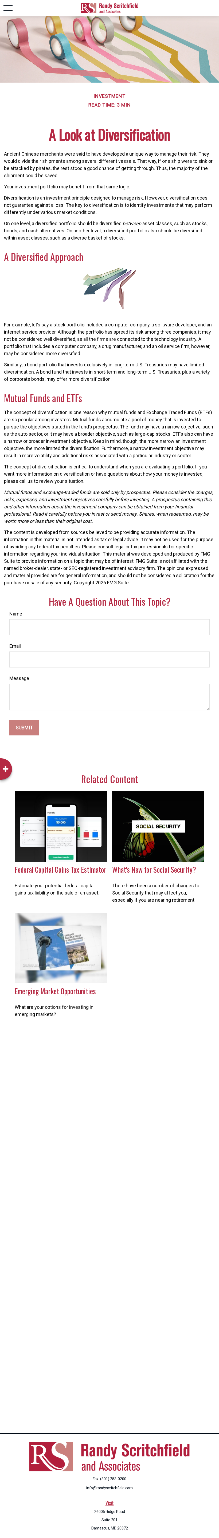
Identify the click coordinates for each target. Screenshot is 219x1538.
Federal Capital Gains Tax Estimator (60, 869)
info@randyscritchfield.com (109, 1488)
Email (15, 646)
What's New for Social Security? (154, 869)
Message (19, 678)
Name (15, 614)
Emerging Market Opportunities (55, 991)
